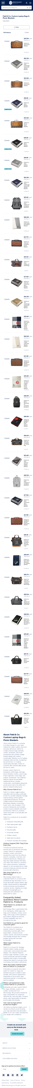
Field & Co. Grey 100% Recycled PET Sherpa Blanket (27, 701)
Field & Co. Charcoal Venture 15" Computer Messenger (27, 582)
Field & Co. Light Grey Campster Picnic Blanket (26, 681)
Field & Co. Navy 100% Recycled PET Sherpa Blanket (27, 562)
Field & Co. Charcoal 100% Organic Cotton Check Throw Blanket (26, 643)
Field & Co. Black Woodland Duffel (26, 660)
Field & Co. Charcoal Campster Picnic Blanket (26, 244)
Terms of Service (15, 1080)
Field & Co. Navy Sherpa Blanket (26, 104)
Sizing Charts (5, 1080)
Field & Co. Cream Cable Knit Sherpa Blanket (26, 343)
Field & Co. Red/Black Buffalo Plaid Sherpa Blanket (26, 423)
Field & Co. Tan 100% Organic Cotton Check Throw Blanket (26, 384)
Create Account (17, 1034)
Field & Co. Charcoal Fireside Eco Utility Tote (26, 721)
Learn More (6, 20)
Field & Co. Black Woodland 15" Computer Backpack (26, 404)
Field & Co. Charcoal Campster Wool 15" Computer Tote (26, 543)
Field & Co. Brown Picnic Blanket (26, 124)
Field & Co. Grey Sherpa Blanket (26, 164)
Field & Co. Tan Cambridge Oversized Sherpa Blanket (27, 304)
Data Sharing (5, 1083)
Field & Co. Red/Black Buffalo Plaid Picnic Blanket (27, 522)
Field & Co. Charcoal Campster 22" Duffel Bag (26, 443)
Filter (17, 27)
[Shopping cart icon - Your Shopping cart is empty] (30, 5)
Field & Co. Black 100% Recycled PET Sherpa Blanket (27, 621)
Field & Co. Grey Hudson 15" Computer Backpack (27, 204)
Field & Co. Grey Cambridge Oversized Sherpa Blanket (27, 66)
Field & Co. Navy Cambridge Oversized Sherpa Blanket (27, 185)
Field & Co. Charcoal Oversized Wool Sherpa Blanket (26, 285)
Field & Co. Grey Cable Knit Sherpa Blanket (27, 223)
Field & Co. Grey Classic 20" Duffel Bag (27, 263)
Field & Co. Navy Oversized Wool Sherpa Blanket (26, 503)
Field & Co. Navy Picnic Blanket (27, 44)
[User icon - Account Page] (26, 5)
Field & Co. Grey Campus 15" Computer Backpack (27, 482)
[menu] (16, 1043)
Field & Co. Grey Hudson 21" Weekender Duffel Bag (27, 601)
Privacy (23, 1080)
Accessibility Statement (16, 1083)
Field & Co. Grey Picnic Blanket (27, 84)
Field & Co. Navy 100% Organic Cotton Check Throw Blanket (26, 325)
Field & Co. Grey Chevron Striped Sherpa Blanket (26, 463)
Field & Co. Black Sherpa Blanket (26, 144)
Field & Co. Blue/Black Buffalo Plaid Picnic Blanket (27, 363)
